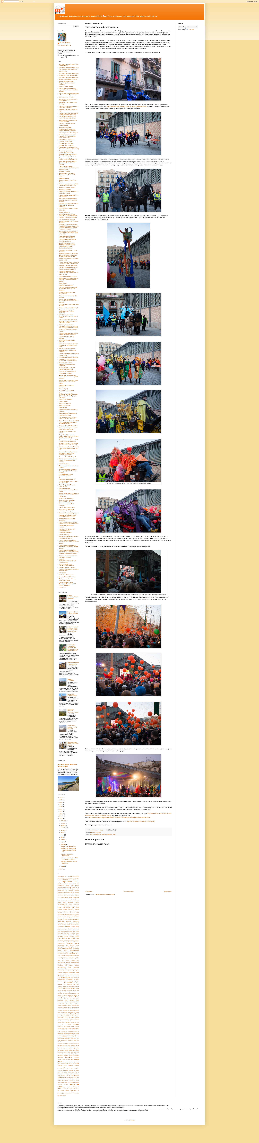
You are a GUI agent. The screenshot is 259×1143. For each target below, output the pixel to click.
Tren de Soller (63, 1088)
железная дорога (73, 902)
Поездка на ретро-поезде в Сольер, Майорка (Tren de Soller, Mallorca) (68, 221)
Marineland (67, 1038)
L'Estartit (65, 1029)
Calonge (66, 997)
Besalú (73, 988)
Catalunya (76, 1008)
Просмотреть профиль (64, 45)
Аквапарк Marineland (65, 415)
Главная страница (128, 891)
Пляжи (77, 938)
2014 (61, 869)
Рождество (72, 953)
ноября (63, 823)
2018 (61, 811)
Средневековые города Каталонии (68, 967)
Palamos (65, 1052)
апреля (63, 839)
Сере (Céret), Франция (65, 399)
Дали (62, 897)
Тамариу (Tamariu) (64, 212)
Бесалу (59, 883)
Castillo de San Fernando (65, 1008)
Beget (68, 988)
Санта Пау (71, 957)
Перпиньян (66, 933)
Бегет (73, 882)
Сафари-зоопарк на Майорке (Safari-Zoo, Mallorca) (67, 240)
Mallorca (64, 1037)
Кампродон (76, 911)
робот (65, 950)
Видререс (72, 888)
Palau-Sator (70, 1052)
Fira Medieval (66, 1022)
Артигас (70, 879)
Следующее (88, 891)
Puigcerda (63, 1068)
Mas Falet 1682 (75, 1038)
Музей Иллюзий (75, 924)
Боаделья (65, 883)
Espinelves (72, 1019)
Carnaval (72, 1002)
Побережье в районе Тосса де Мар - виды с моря (67, 579)
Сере (59, 960)
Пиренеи (72, 936)
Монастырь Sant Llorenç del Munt (68, 75)
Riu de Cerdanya (64, 534)
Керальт (77, 914)
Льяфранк (70, 919)
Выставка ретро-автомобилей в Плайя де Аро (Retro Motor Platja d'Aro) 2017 (68, 232)
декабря (63, 820)
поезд (65, 940)
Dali (67, 1015)
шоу (72, 977)
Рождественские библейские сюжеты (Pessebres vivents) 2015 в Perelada (69, 377)
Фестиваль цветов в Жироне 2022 (69, 73)
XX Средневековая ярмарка (69, 1093)
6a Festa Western (67, 878)
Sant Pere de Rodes (69, 1078)
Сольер (67, 960)
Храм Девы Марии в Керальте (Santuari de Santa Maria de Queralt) (67, 163)
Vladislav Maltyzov (65, 43)
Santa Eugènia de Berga (72, 1080)
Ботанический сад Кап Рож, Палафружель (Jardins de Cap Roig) (67, 175)
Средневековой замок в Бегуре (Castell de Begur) (68, 120)
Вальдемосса (65, 888)
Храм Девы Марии (70, 975)
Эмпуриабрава (61, 979)
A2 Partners (68, 982)
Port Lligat (76, 1067)
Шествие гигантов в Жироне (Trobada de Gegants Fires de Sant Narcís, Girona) (69, 569)
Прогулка (71, 947)
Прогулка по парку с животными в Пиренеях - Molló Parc (68, 106)
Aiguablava (76, 982)
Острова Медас (75, 926)
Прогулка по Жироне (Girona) (67, 371)
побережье (60, 940)
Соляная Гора (75, 960)
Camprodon (60, 998)
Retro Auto (60, 1072)
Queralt (68, 1068)
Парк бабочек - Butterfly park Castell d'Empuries (67, 529)
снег (63, 960)
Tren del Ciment (71, 1088)
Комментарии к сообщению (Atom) (105, 894)
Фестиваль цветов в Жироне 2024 (69, 67)
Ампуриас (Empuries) (65, 403)
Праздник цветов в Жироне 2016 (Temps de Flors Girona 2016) (68, 334)
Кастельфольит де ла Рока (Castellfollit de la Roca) (67, 501)
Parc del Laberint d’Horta (68, 1053)
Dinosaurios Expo (62, 1017)
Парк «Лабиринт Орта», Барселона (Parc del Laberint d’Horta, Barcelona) (67, 584)
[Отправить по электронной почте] (108, 830)
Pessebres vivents (72, 1057)
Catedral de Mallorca (74, 1010)
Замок (59, 907)
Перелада (60, 933)
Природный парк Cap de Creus (68, 276)
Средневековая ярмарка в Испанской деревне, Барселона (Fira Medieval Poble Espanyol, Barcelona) (68, 395)
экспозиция (76, 977)
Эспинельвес (69, 979)
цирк (59, 977)
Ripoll (73, 1072)
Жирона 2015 (75, 906)
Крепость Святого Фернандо (71, 917)
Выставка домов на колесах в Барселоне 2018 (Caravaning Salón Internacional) (67, 136)
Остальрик (67, 926)
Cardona (67, 1002)
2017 (61, 814)
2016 (61, 816)
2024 (61, 799)
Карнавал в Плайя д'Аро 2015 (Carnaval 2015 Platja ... (69, 858)
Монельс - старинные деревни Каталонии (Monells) (68, 556)
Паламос (60, 928)
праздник (76, 940)
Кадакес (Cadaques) (65, 189)
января (63, 866)
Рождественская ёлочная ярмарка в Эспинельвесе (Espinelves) (69, 94)
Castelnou (76, 1007)
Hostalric (60, 1026)
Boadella (65, 993)
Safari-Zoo (60, 1075)
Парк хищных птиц (70, 931)
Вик (78, 888)
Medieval (60, 1040)
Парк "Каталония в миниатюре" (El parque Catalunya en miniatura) (69, 522)
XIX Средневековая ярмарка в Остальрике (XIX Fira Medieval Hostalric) (67, 471)
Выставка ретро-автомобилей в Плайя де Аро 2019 (68, 99)
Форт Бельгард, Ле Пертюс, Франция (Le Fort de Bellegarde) (68, 215)
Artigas (70, 986)
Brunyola (69, 993)
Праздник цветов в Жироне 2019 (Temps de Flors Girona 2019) (68, 113)
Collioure (60, 1014)
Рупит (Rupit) (63, 407)
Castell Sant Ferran (66, 1005)
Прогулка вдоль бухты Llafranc (68, 217)
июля (62, 832)
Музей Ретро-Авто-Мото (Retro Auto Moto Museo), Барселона (68, 155)
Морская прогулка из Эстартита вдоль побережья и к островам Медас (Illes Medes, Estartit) (68, 255)
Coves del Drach (61, 1015)
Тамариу (65, 970)
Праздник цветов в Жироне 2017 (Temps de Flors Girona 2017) (68, 268)
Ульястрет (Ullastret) (65, 405)
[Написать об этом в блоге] (109, 830)
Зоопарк (65, 909)
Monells (59, 1041)
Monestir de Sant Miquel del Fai (70, 1041)
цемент (77, 975)
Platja (72, 1059)
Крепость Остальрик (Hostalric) (68, 553)
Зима (73, 907)
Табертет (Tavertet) (64, 171)
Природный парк (62, 947)
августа (63, 830)
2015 (61, 818)
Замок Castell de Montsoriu (66, 97)
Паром (77, 931)
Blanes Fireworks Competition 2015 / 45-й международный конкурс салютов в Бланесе (69, 422)
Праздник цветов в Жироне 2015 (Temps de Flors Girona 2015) (68, 440)
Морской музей (68, 923)
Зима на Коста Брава (65, 127)
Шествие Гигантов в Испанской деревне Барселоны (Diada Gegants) (68, 289)
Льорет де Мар (62, 919)
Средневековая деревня (64, 962)
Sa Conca (72, 1073)
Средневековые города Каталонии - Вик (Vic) (66, 475)
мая (62, 837)
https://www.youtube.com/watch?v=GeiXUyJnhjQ (141, 821)
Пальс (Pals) (62, 573)
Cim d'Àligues (64, 1012)
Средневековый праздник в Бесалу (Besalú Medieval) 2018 (68, 158)
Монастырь (61, 921)
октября (63, 825)
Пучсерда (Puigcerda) (65, 532)
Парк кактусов (61, 931)
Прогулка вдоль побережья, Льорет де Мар (67, 124)
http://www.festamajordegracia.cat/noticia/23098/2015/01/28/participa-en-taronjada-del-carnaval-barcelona (119, 817)
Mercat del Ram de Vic (67, 1040)
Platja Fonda (76, 1061)
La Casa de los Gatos (72, 1029)
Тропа (77, 970)
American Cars (62, 984)
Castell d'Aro (69, 1003)
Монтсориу (60, 923)
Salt (64, 1075)
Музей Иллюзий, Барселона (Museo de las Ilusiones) (67, 368)
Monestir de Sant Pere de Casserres (66, 1043)
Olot (74, 1050)
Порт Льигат (70, 940)
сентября (64, 828)
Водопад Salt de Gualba (66, 86)
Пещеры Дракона (62, 934)
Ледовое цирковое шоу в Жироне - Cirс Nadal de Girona (68, 537)
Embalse (77, 1017)
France (69, 1025)
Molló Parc (76, 1040)
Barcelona (92, 832)
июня (62, 835)
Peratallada (60, 1055)
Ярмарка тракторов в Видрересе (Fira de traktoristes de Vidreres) (68, 444)
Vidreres (60, 1092)
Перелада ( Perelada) (65, 373)
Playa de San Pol (68, 1063)
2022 (61, 802)
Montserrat (60, 1047)
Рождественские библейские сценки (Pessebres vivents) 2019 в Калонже (68, 90)
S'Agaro (67, 1073)
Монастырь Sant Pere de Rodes (68, 79)
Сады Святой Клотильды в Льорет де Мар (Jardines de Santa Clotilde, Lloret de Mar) (69, 436)
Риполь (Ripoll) (63, 389)
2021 (61, 804)
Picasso (59, 1059)
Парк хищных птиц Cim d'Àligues (68, 133)
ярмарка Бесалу (68, 981)
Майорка (76, 919)
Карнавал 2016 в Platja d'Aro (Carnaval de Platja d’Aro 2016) (68, 360)
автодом (77, 878)
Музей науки (61, 926)
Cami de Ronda (74, 997)
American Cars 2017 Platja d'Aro (68, 265)
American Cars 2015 (63, 986)
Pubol (59, 1068)
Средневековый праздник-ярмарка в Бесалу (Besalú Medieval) (66, 311)
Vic (78, 1090)
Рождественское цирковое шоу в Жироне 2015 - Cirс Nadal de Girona (68, 382)
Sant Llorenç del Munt (67, 1077)
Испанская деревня (63, 911)
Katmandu (60, 1029)
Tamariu (77, 1082)
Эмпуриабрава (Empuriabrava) (68, 413)
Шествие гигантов (65, 977)
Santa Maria (61, 1082)
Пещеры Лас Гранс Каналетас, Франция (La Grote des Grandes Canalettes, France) (68, 321)
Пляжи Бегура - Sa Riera (66, 143)
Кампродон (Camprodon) (66, 285)
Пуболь (77, 947)
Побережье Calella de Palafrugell (68, 308)
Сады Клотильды (65, 955)
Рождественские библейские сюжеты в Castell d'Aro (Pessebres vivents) (69, 547)
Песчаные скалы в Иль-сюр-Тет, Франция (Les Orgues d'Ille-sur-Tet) (69, 148)
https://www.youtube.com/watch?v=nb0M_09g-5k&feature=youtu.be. (127, 106)
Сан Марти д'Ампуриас (63, 957)
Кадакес (71, 911)
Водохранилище (62, 892)
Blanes (77, 988)
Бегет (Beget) (63, 283)
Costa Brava (74, 1014)
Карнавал (66, 912)
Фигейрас (65, 974)
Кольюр (59, 916)
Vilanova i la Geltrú (67, 1092)
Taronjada (98, 832)
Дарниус (66, 897)
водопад (77, 890)
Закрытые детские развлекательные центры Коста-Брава (68, 490)
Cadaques (70, 995)
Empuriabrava (61, 1019)
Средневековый (62, 969)
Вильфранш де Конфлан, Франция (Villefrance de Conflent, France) (68, 316)
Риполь (59, 950)
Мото (73, 923)
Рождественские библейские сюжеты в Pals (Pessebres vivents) (69, 551)
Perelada (66, 1055)
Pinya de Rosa (66, 1059)
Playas (74, 1063)
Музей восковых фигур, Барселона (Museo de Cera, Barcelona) (67, 364)
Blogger (133, 1120)
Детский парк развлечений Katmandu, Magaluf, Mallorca (67, 243)
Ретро (59, 948)
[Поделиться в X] (111, 830)
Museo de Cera (75, 1047)
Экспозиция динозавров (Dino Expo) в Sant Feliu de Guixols (67, 418)
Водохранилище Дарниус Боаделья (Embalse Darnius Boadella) (67, 83)
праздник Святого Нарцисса (65, 941)
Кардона (60, 912)
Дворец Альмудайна (74, 897)
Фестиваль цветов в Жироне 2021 (69, 77)
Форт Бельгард (74, 974)
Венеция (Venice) (64, 178)
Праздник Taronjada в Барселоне (68, 513)
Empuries (66, 1019)
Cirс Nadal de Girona (73, 1012)
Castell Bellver (61, 1003)
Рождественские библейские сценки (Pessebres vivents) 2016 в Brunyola (68, 301)
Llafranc (59, 1035)
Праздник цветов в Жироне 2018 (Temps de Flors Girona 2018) (68, 184)
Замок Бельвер (66, 907)
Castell (77, 1002)
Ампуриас (65, 879)
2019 (61, 809)
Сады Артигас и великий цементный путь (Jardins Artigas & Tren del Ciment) (69, 168)
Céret (59, 1012)
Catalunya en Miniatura (63, 1010)
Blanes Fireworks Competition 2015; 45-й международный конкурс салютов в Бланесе (68, 992)
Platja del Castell (67, 1061)
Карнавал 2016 (74, 912)
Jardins (77, 1028)
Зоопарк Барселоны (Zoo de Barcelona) (73, 597)
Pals (75, 1052)
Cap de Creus (68, 998)
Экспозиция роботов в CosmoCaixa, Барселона (66, 151)
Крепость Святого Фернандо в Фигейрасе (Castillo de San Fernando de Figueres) (68, 453)
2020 (61, 807)
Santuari (73, 1082)
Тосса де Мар (71, 970)
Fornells (64, 1024)
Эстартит (76, 979)
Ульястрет (60, 972)
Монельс (68, 921)
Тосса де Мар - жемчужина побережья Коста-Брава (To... (68, 850)
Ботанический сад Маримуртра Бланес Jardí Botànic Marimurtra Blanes (68, 885)
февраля (63, 844)
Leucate (77, 1033)
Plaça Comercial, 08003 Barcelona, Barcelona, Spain (102, 834)
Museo (68, 1047)
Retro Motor (67, 1072)
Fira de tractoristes (62, 1020)
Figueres (77, 1019)
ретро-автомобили (67, 948)
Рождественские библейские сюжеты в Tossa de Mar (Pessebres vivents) (69, 542)
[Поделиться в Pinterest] (115, 830)
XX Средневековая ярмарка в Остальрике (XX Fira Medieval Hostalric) (67, 350)
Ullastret (67, 1090)
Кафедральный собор (68, 914)
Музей (77, 923)
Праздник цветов (73, 943)
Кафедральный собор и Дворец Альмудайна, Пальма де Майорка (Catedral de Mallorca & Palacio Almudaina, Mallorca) (68, 227)
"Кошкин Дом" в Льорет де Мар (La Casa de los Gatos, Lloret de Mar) (69, 262)
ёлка (64, 902)
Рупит (77, 953)
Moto (64, 1047)
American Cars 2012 (73, 984)
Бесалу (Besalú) (63, 464)
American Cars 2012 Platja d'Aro (68, 457)
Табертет (60, 970)
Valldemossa (73, 1090)
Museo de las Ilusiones (63, 1048)
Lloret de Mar (65, 1035)
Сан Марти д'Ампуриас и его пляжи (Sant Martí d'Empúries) (67, 117)
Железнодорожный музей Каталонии (68, 904)
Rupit (64, 1073)
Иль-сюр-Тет (71, 909)
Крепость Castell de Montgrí (67, 187)
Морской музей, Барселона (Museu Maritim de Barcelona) (67, 130)
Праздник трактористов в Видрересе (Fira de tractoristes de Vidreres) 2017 (68, 272)
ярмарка (60, 981)
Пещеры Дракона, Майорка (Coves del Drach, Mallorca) (67, 236)
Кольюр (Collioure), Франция (67, 577)
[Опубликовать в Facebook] (113, 830)
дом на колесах (72, 900)
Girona (76, 1025)
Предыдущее (167, 891)
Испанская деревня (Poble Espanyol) (73, 663)
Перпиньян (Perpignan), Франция (68, 357)
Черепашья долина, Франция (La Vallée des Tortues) (68, 192)
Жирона (66, 906)
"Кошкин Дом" (61, 876)
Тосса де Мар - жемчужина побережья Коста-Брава (66, 510)
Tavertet (66, 1084)
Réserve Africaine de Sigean (71, 1070)
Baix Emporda (75, 986)
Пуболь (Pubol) (63, 401)
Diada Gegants (75, 1015)
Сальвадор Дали (74, 955)
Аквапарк (60, 879)
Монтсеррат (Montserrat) (66, 498)
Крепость (60, 917)
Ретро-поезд (76, 948)
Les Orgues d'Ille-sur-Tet (69, 1033)
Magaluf (71, 1035)
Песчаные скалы (74, 933)
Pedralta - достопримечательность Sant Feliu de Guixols (67, 561)
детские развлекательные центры (66, 899)
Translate (191, 29)
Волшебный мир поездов (72, 892)
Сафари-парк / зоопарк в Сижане (70, 958)
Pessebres (60, 1057)
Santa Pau (67, 1082)
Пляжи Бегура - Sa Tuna (66, 145)
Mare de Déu (71, 1036)
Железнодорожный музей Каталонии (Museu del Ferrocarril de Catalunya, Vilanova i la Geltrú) (68, 326)
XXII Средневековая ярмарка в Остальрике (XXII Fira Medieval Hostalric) (68, 200)
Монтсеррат (76, 921)
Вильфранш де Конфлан (65, 890)
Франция (61, 976)
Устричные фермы (68, 972)
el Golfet (71, 1017)
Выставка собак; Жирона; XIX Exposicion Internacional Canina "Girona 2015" (68, 895)
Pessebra (76, 1055)
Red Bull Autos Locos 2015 (66, 391)
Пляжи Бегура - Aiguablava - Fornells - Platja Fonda (67, 140)
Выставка (60, 894)
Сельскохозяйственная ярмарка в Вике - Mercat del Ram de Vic (69, 478)
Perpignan (71, 1055)
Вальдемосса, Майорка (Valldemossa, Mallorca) (66, 247)
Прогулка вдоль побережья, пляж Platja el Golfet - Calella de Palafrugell (68, 205)
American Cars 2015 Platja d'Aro (68, 426)
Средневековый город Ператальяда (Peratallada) (66, 565)
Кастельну (60, 914)
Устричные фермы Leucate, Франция (72, 612)
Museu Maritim (68, 1050)
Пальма (71, 928)
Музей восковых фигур (64, 924)
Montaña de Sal (75, 1045)
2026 (61, 797)
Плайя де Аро (66, 938)
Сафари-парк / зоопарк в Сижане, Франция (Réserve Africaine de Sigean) (69, 280)
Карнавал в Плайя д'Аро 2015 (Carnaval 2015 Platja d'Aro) (67, 515)
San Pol (68, 1075)
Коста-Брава (75, 916)
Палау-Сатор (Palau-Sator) (67, 507)
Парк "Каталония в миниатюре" (71, 929)
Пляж (73, 938)
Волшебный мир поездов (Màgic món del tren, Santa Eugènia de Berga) (68, 345)
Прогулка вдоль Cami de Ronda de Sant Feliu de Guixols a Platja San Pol (69, 448)
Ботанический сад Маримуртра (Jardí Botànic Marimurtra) (68, 428)
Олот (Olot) (62, 587)
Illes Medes (67, 1026)
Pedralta (77, 1053)
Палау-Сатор (65, 928)
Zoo (65, 1095)
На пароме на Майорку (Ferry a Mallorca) (72, 727)
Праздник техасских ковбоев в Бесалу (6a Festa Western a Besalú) (67, 460)
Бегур (77, 882)
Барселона (67, 882)
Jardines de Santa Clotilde (68, 1028)
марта (63, 842)
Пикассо (66, 936)
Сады (59, 955)
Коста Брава (66, 916)
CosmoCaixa (66, 1014)
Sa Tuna (77, 1073)
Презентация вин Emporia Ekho (68, 945)
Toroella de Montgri (68, 1087)
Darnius (69, 1015)
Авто (73, 878)
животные (60, 906)
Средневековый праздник (72, 969)
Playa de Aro (61, 1063)
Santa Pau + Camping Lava (66, 575)
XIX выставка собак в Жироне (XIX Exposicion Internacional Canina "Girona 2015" (69, 495)
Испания (77, 909)
